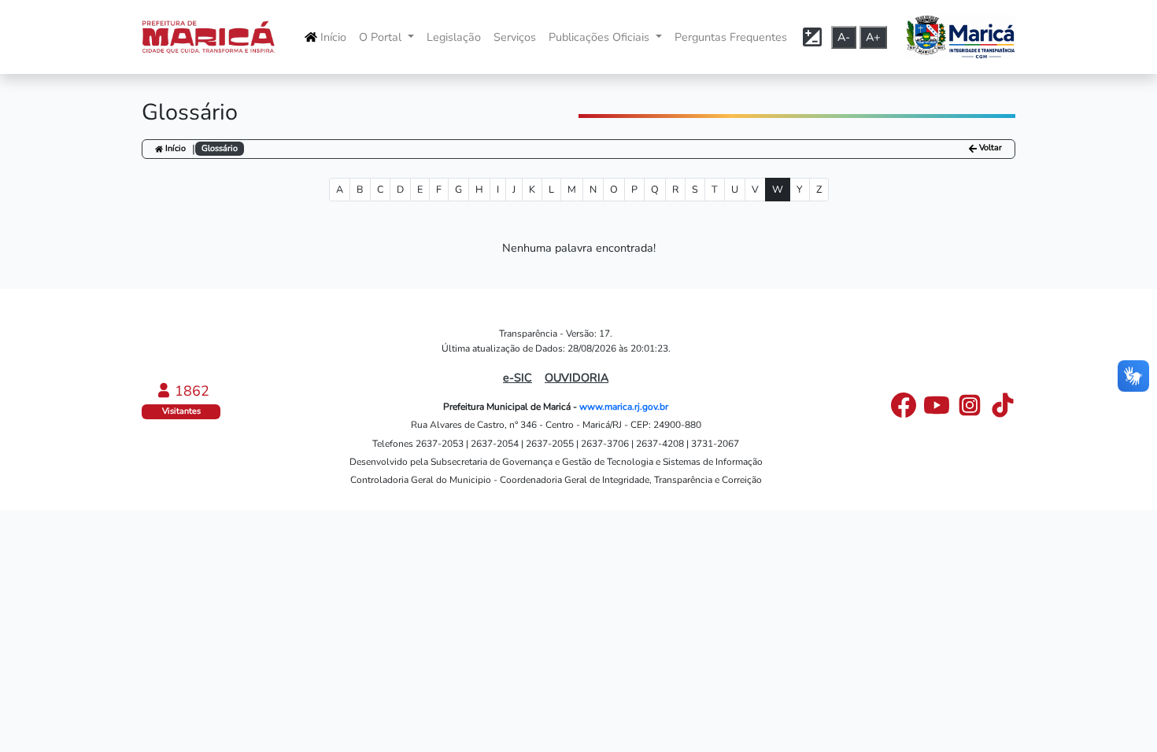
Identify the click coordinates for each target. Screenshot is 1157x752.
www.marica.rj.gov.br (623, 406)
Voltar (989, 148)
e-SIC (517, 377)
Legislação (454, 37)
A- (843, 37)
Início (333, 37)
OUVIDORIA (576, 377)
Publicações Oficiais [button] (600, 37)
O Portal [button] (382, 37)
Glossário (219, 148)
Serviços (514, 37)
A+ (873, 37)
